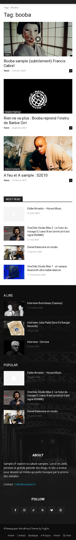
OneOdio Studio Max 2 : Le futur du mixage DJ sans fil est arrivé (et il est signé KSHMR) (48, 231)
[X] (42, 510)
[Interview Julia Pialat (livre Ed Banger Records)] (14, 328)
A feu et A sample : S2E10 (26, 175)
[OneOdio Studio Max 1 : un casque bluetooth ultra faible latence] (14, 272)
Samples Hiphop (12, 112)
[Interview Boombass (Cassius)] (14, 308)
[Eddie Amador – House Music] (14, 214)
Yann (6, 70)
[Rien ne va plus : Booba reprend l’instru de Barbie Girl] (38, 96)
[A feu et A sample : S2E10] (38, 153)
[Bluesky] (51, 510)
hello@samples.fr (25, 484)
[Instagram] (24, 510)
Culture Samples (12, 169)
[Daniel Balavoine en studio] (14, 252)
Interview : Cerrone (38, 341)
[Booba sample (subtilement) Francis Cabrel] (38, 39)
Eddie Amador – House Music (44, 208)
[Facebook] (15, 510)
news (7, 54)
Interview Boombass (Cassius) (45, 303)
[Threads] (60, 510)
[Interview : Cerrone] (14, 347)
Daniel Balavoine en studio (42, 247)
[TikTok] (33, 510)
